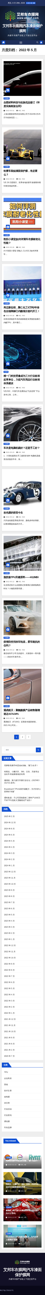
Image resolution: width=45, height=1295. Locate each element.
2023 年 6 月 (9, 909)
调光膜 (7, 1121)
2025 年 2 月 (9, 816)
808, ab (23, 1165)
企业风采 (8, 1078)
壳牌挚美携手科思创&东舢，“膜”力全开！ (21, 765)
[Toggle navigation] (20, 42)
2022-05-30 (10, 179)
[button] (37, 42)
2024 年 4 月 (9, 847)
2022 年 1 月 (9, 1013)
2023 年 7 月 (9, 902)
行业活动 (8, 1109)
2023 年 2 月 (9, 933)
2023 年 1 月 (9, 939)
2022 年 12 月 (10, 945)
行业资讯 (6, 98)
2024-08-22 (12, 1244)
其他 (6, 1084)
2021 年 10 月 (10, 1031)
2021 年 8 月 (9, 1044)
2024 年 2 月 (9, 859)
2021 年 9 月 (9, 1038)
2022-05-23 (10, 452)
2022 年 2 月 (9, 1007)
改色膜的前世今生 (13, 512)
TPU (6, 1072)
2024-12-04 (12, 1191)
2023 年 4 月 (9, 921)
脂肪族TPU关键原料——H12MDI (21, 577)
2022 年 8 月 (9, 970)
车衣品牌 (8, 1127)
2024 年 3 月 (9, 853)
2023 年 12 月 (10, 872)
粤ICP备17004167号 (7, 1290)
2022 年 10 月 (10, 958)
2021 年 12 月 (10, 1019)
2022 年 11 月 (9, 952)
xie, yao (21, 110)
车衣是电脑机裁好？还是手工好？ (22, 447)
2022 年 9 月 (9, 964)
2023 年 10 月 (10, 884)
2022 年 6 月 (9, 982)
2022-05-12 (10, 517)
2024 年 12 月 (10, 823)
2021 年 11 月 (9, 1025)
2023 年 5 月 (9, 915)
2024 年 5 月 (9, 841)
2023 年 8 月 (9, 896)
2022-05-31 (10, 110)
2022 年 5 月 (9, 988)
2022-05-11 (10, 718)
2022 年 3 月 (9, 1001)
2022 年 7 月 (9, 976)
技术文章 (8, 1091)
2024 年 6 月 (9, 835)
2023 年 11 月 (9, 878)
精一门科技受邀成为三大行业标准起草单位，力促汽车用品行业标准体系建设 (22, 379)
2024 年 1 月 (9, 866)
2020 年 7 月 (9, 1056)
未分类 (6, 371)
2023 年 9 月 (9, 890)
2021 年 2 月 (9, 1050)
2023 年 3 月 (9, 927)
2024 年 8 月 (9, 829)
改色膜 (7, 1097)
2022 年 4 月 (9, 995)
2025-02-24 (12, 1165)
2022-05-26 (10, 247)
